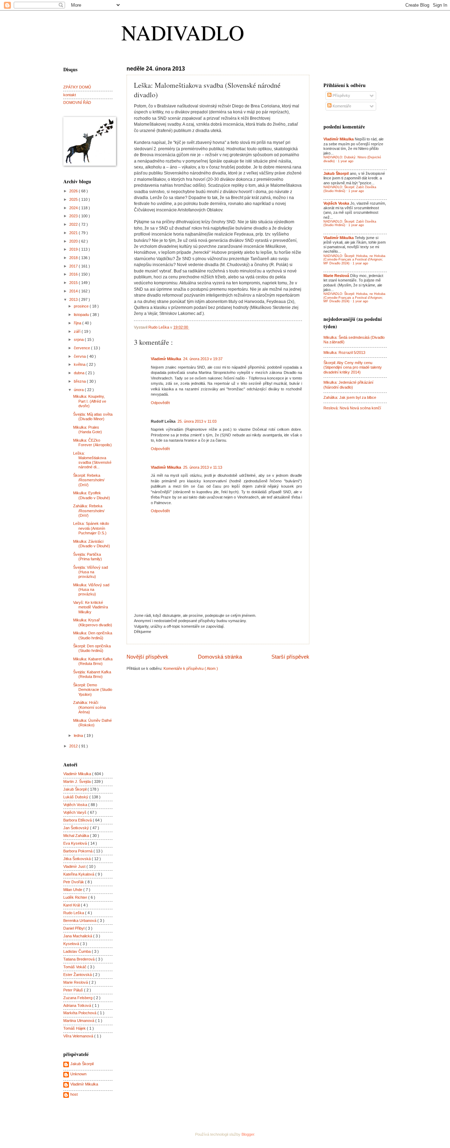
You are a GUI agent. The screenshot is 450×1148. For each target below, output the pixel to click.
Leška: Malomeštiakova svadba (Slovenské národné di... (92, 460)
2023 (74, 216)
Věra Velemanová (78, 1036)
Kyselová (71, 944)
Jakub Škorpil (75, 789)
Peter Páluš (73, 990)
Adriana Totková (77, 1005)
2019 (74, 249)
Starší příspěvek (290, 657)
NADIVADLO (182, 32)
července (82, 348)
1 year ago (345, 161)
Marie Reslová (76, 982)
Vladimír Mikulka (166, 359)
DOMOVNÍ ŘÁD (77, 102)
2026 (74, 191)
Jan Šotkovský (76, 828)
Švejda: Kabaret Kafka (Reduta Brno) (92, 674)
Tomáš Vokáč (75, 967)
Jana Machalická (78, 936)
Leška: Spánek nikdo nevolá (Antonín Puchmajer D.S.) (91, 528)
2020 (74, 241)
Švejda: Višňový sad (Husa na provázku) (90, 572)
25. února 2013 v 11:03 (197, 421)
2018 (74, 258)
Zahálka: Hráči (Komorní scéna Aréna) (89, 707)
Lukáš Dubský (76, 797)
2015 (74, 283)
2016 (74, 274)
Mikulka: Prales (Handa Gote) (87, 429)
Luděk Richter (75, 897)
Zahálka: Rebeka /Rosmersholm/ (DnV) (88, 510)
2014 (74, 291)
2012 (74, 746)
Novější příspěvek (147, 657)
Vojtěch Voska (75, 805)
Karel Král (72, 905)
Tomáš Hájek (75, 1028)
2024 (74, 208)
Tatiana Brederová (79, 959)
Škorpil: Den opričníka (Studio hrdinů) (92, 648)
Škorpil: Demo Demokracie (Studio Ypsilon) (92, 690)
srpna (79, 339)
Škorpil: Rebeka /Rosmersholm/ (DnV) (88, 480)
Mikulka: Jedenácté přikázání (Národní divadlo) (348, 384)
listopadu (82, 314)
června (80, 356)
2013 (74, 299)
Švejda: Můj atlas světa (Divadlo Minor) (92, 416)
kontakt (69, 95)
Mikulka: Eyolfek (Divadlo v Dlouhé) (91, 495)
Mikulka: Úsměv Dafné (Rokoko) (92, 722)
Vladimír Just (74, 866)
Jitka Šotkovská (77, 859)
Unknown (78, 1074)
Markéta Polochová (80, 1013)
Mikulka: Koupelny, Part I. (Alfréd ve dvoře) (89, 401)
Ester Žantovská (78, 974)
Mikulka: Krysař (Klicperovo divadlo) (92, 622)
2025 (74, 199)
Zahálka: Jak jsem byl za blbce (349, 397)
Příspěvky (341, 95)
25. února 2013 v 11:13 (202, 467)
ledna (79, 735)
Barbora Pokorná (78, 851)
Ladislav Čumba (77, 951)
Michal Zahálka (76, 835)
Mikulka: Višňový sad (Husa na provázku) (91, 589)
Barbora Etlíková (78, 820)
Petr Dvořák (74, 882)
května (80, 364)
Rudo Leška (74, 913)
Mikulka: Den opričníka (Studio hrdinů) (92, 635)
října (78, 323)
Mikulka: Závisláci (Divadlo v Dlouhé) (91, 543)
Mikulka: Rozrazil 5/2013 (344, 352)
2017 (74, 266)
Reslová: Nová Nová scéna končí (352, 408)
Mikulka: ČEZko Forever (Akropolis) (92, 442)
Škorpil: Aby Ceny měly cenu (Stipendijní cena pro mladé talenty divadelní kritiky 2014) (352, 367)
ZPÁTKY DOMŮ (77, 87)
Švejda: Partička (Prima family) (87, 556)
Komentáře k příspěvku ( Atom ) (190, 668)
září (78, 331)
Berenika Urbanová (80, 920)
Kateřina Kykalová (79, 874)
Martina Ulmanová (79, 1020)
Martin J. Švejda (77, 781)
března (80, 381)
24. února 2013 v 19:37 (203, 359)
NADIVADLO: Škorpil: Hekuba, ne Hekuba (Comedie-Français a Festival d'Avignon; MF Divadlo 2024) (354, 259)
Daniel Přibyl (74, 928)
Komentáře (341, 106)
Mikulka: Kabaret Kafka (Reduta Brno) (92, 661)
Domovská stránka (220, 657)
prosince (82, 306)
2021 (74, 233)
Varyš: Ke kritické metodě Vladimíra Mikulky (90, 607)
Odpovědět (160, 403)
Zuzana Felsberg (78, 998)
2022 (74, 224)
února (79, 390)
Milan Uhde (73, 890)
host (74, 1094)
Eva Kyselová (75, 843)
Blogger (248, 1134)
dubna (79, 373)
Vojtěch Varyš (75, 812)
